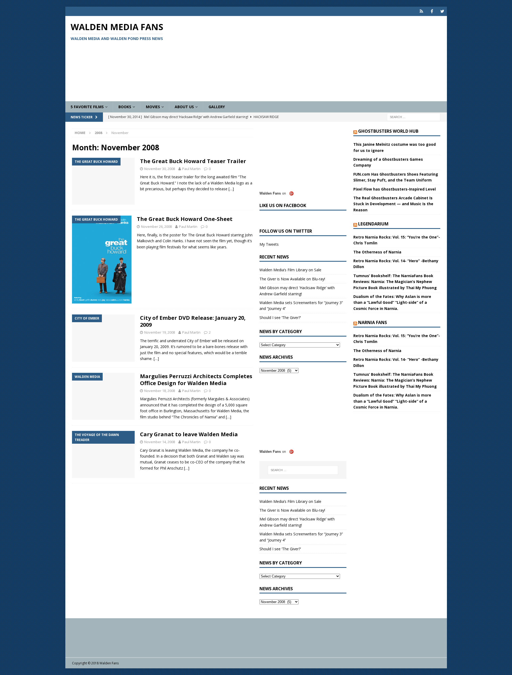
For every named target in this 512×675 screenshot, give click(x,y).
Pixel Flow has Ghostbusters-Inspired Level (394, 189)
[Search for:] (413, 116)
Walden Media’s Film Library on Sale (290, 269)
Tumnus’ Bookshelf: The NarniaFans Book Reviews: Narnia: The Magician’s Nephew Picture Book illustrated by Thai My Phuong (395, 281)
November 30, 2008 (159, 168)
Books (124, 106)
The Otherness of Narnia (377, 251)
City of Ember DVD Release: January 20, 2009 (193, 321)
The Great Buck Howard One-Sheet (185, 219)
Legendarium (373, 224)
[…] (231, 188)
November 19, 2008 (159, 332)
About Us (184, 106)
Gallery (217, 106)
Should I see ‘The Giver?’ (280, 317)
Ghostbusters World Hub (388, 131)
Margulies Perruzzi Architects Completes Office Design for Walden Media (196, 380)
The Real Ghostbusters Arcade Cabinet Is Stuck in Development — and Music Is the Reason (393, 203)
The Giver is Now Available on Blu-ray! (292, 278)
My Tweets (269, 244)
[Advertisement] (318, 58)
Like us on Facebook (282, 205)
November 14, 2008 (159, 441)
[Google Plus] (421, 11)
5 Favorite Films (87, 106)
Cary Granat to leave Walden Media (189, 434)
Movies (153, 106)
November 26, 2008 (156, 226)
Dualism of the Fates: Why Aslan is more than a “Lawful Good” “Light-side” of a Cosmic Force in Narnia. (392, 302)
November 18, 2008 (159, 390)
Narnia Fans (372, 322)
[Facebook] (432, 11)
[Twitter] (442, 11)
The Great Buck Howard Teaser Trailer (193, 161)
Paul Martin (191, 168)
